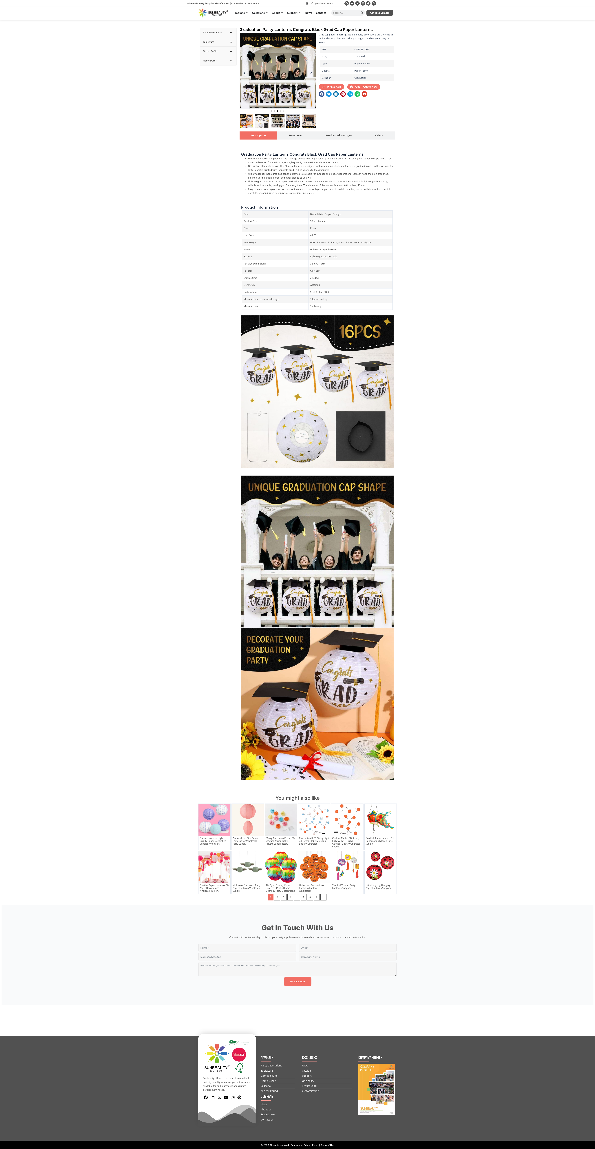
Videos (379, 135)
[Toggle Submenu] (231, 32)
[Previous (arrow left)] (5, 574)
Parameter (295, 135)
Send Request (297, 981)
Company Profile (370, 1057)
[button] (271, 111)
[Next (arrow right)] (589, 574)
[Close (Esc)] (591, 3)
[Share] (584, 3)
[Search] (362, 13)
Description (258, 135)
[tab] (258, 135)
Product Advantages (339, 135)
